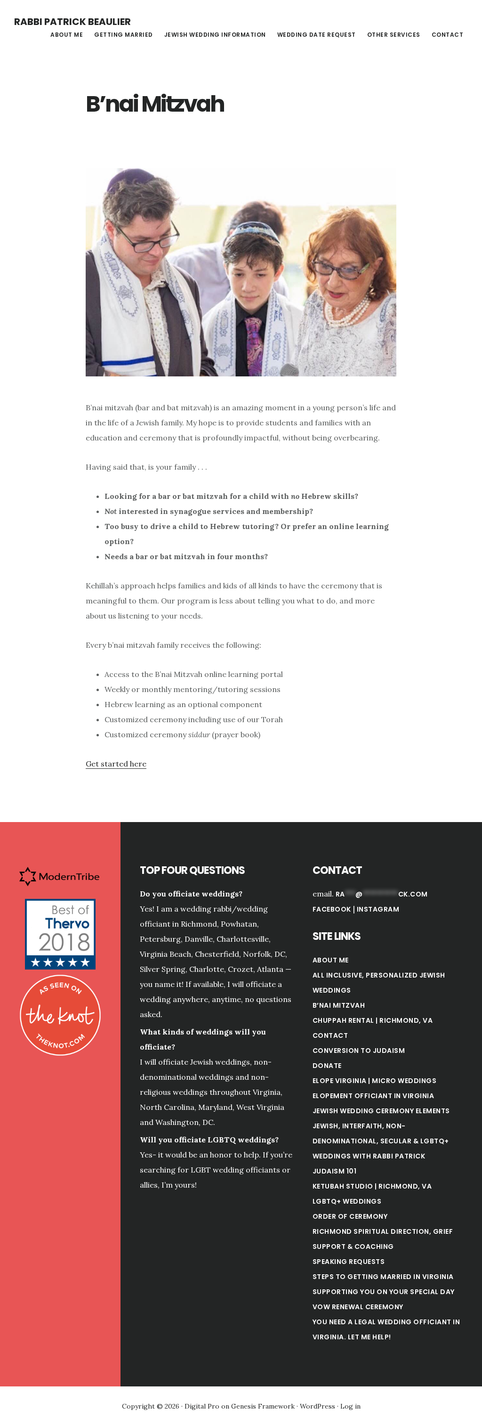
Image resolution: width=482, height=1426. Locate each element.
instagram (378, 909)
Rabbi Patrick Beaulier (72, 21)
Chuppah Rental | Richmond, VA (373, 1020)
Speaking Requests (349, 1261)
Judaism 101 (335, 1171)
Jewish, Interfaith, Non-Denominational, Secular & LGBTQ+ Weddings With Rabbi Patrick (381, 1141)
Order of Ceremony (350, 1216)
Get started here (116, 763)
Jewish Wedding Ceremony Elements (381, 1111)
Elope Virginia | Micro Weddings (375, 1080)
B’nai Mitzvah (339, 1005)
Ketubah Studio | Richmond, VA (372, 1186)
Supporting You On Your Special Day (384, 1291)
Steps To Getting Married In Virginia (383, 1276)
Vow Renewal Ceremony (358, 1307)
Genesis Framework (263, 1406)
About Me (331, 960)
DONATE (327, 1065)
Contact (330, 1035)
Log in (350, 1406)
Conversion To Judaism (359, 1050)
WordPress (317, 1406)
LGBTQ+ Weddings (347, 1201)
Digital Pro (202, 1406)
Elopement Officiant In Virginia (373, 1095)
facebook (332, 909)
